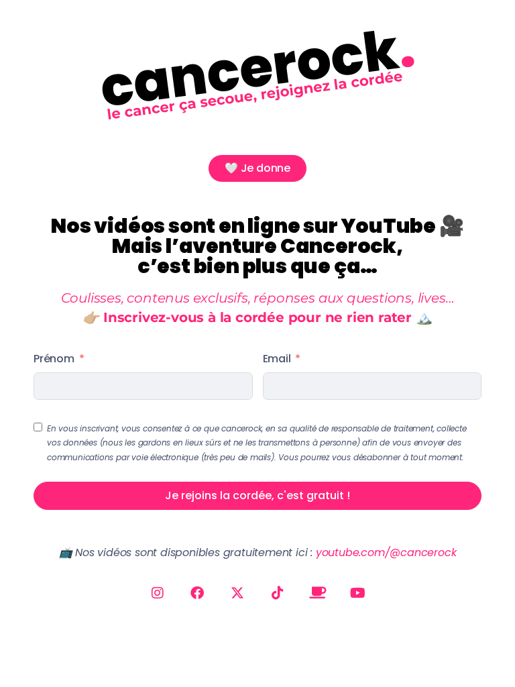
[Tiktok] (277, 593)
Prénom (54, 358)
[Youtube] (358, 593)
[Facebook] (197, 593)
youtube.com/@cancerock (386, 552)
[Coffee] (317, 593)
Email (277, 358)
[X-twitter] (237, 593)
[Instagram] (157, 593)
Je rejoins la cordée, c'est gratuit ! (257, 495)
